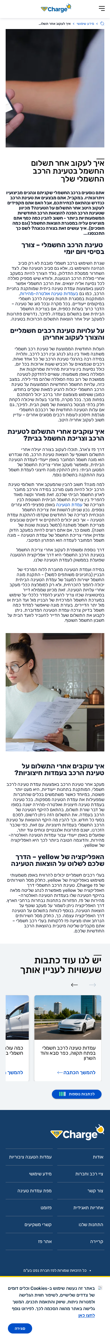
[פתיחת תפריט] (102, 9)
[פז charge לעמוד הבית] (55, 1134)
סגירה (20, 1328)
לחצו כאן (86, 1315)
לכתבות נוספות (81, 1094)
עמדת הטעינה (69, 504)
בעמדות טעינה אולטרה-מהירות (49, 293)
